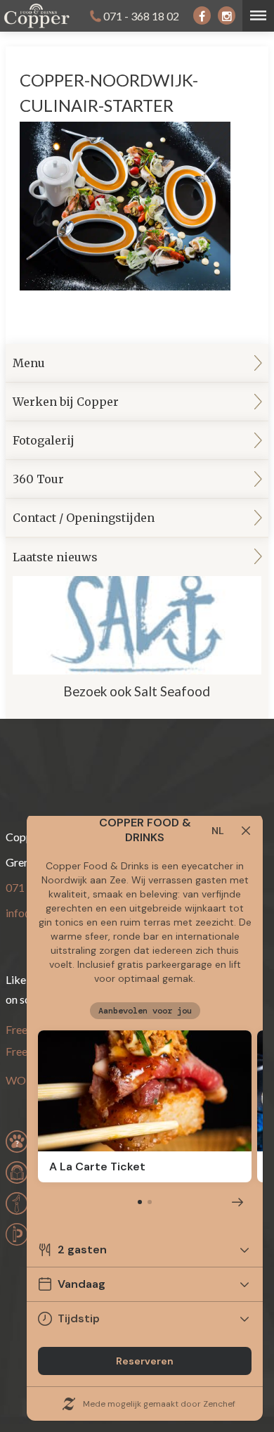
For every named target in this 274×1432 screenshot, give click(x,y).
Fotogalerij (43, 440)
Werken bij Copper (66, 402)
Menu (29, 363)
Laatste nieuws (112, 624)
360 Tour (38, 479)
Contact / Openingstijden (84, 518)
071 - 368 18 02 (141, 16)
